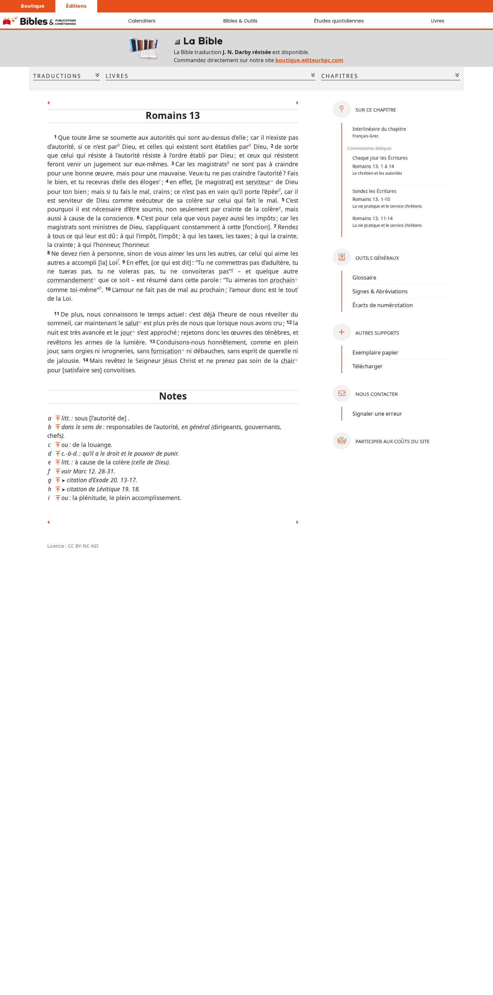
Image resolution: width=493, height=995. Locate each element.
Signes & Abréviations (380, 291)
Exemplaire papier (375, 352)
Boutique (33, 6)
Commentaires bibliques (369, 148)
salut (132, 323)
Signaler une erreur (377, 413)
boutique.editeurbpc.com (309, 60)
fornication (166, 351)
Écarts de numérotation (382, 305)
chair (288, 361)
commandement (70, 280)
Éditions (76, 6)
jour (126, 332)
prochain (282, 280)
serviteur (258, 182)
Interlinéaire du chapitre (379, 129)
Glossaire (364, 277)
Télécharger (367, 366)
